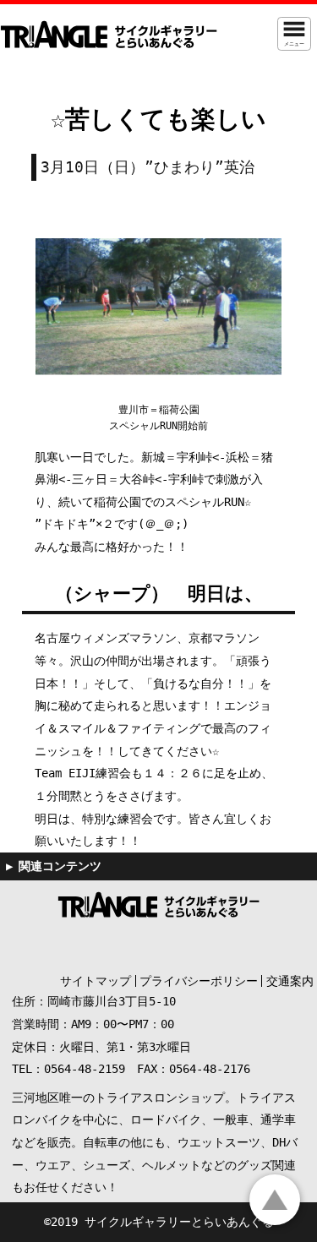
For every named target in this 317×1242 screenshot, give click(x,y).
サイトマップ (95, 981)
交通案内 (290, 981)
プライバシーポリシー (198, 981)
